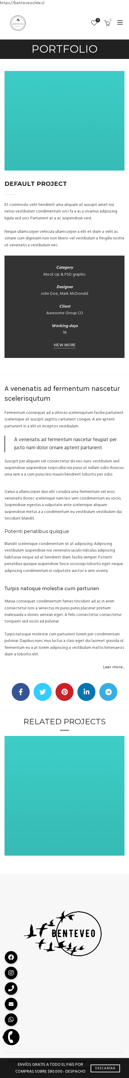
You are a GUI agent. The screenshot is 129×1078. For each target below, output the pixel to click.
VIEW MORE (64, 345)
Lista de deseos (98, 20)
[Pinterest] (65, 692)
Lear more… (113, 666)
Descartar (105, 1068)
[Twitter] (43, 692)
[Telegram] (108, 692)
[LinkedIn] (86, 692)
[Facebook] (21, 692)
